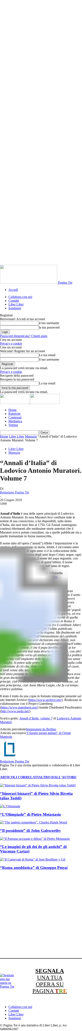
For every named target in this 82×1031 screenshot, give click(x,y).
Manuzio (31, 436)
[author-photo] (10, 757)
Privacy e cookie (11, 343)
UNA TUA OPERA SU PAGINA (49, 981)
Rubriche (14, 413)
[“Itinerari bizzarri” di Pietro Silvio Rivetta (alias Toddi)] (38, 785)
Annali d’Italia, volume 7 (36, 718)
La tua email (47, 355)
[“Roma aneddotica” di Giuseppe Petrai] (32, 859)
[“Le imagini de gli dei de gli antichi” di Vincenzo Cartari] (35, 838)
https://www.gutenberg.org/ (19, 707)
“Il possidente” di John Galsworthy (30, 830)
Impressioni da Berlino (41, 729)
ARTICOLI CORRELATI (19, 777)
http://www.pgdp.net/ (15, 711)
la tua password (49, 327)
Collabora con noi (20, 297)
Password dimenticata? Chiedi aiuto (23, 336)
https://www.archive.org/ (45, 700)
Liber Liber (16, 304)
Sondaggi (14, 308)
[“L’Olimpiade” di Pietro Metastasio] (10, 806)
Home (12, 410)
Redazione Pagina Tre (14, 492)
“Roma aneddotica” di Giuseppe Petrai (33, 867)
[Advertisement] (41, 915)
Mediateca (15, 421)
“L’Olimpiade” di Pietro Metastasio (30, 814)
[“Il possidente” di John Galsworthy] (33, 822)
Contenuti (14, 417)
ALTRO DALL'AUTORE (57, 777)
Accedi (13, 289)
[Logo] (15, 403)
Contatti (13, 300)
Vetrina (13, 425)
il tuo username (49, 323)
